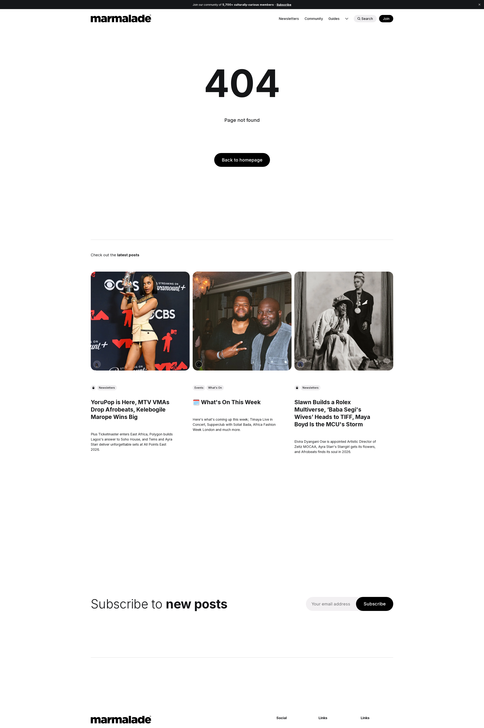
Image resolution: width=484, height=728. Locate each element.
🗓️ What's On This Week (227, 402)
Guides (334, 19)
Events (199, 387)
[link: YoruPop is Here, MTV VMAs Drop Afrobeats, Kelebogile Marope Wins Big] (140, 369)
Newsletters (289, 19)
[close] (479, 5)
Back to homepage (242, 160)
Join (386, 19)
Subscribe (375, 604)
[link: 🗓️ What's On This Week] (242, 369)
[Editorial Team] (199, 364)
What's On (215, 387)
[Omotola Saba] (97, 364)
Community (314, 19)
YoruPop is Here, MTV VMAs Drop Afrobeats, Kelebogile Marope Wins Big (130, 409)
